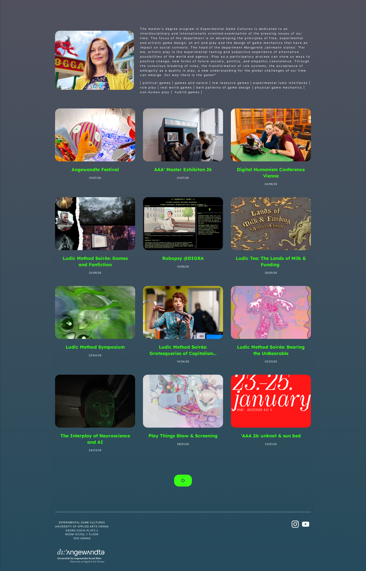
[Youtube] (306, 525)
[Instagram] (295, 525)
